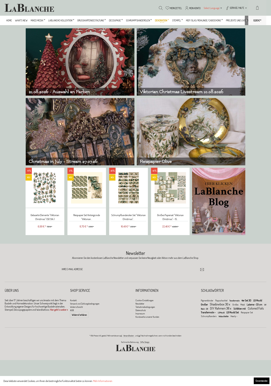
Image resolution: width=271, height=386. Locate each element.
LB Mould (221, 312)
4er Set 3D (247, 300)
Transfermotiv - (208, 312)
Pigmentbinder (207, 300)
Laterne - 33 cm (255, 304)
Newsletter (140, 303)
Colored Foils (256, 308)
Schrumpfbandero (209, 316)
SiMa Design (144, 342)
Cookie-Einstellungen (145, 300)
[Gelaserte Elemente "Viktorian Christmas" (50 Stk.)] (45, 188)
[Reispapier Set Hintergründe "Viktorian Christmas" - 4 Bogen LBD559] (86, 188)
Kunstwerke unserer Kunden (147, 316)
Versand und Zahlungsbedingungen (84, 303)
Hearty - (234, 316)
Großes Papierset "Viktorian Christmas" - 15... (170, 217)
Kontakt (73, 300)
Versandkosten (128, 335)
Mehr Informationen (102, 381)
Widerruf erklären (79, 314)
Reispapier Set (247, 312)
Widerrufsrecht (76, 307)
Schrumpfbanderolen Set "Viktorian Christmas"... (128, 217)
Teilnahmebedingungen (145, 307)
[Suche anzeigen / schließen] (160, 8)
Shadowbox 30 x (220, 304)
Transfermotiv (234, 300)
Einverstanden (262, 380)
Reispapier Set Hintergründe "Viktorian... (86, 217)
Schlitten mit (240, 308)
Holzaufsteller (224, 316)
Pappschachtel (221, 300)
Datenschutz (141, 310)
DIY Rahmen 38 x (221, 308)
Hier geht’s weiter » (59, 309)
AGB (72, 310)
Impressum (140, 313)
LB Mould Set (232, 312)
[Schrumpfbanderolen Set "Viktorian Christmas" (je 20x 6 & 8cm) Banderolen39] (128, 188)
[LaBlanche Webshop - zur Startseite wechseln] (29, 8)
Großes (235, 304)
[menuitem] (236, 8)
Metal (242, 304)
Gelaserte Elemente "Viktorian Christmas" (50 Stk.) (45, 217)
